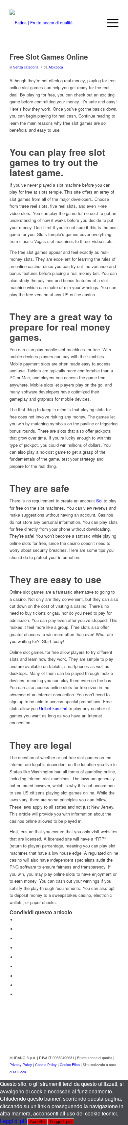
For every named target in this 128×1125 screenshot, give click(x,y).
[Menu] (109, 23)
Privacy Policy (21, 1064)
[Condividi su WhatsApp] (17, 938)
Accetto (37, 1121)
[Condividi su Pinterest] (17, 948)
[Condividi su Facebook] (17, 920)
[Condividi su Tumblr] (17, 966)
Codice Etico (70, 1064)
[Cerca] (94, 23)
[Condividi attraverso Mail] (17, 994)
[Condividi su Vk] (17, 976)
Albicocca (56, 67)
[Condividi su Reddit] (17, 985)
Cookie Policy (46, 1064)
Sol (99, 500)
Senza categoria (25, 67)
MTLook (19, 1071)
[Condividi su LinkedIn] (17, 957)
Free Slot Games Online (49, 57)
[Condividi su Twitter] (17, 929)
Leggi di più (13, 1121)
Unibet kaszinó (53, 708)
